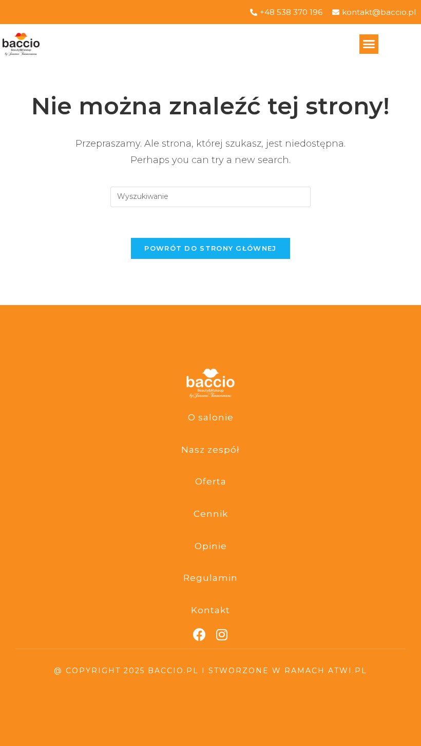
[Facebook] (199, 634)
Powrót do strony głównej (210, 248)
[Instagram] (222, 634)
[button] (369, 44)
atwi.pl (347, 670)
